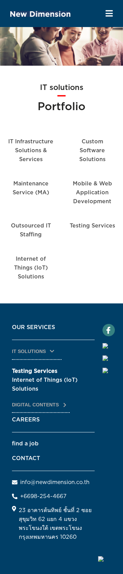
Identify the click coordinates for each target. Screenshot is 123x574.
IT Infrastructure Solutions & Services (30, 150)
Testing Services (92, 226)
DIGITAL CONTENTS (36, 404)
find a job (25, 443)
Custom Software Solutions (92, 150)
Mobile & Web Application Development (92, 192)
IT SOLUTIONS (29, 351)
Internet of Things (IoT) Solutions (31, 267)
